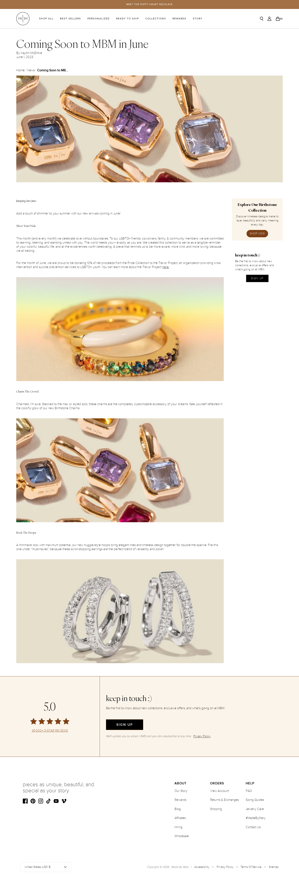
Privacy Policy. (202, 736)
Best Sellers (70, 18)
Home (20, 70)
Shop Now (257, 233)
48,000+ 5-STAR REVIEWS (50, 730)
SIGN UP (257, 278)
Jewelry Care (255, 809)
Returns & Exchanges (224, 800)
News (31, 70)
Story (198, 18)
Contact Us (253, 827)
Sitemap (274, 867)
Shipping (216, 809)
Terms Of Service (251, 867)
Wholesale (182, 836)
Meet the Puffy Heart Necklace (149, 4)
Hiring (178, 827)
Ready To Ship (127, 18)
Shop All (46, 18)
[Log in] (269, 19)
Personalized (98, 18)
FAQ (249, 791)
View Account (219, 791)
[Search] (262, 19)
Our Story (181, 791)
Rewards (179, 18)
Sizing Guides (255, 800)
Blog (178, 809)
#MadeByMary (256, 818)
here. (165, 267)
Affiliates (180, 818)
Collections (155, 18)
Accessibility (201, 867)
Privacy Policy (225, 867)
